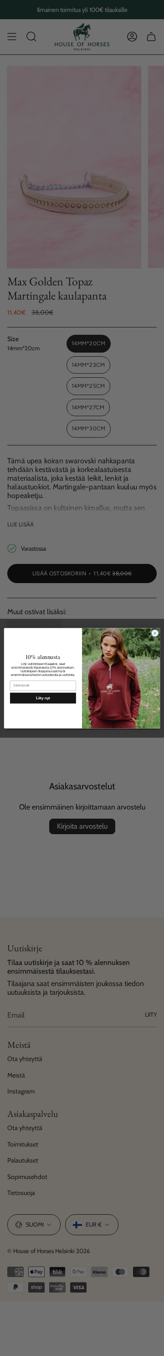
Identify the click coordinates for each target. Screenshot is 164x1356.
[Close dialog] (154, 632)
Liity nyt (43, 698)
